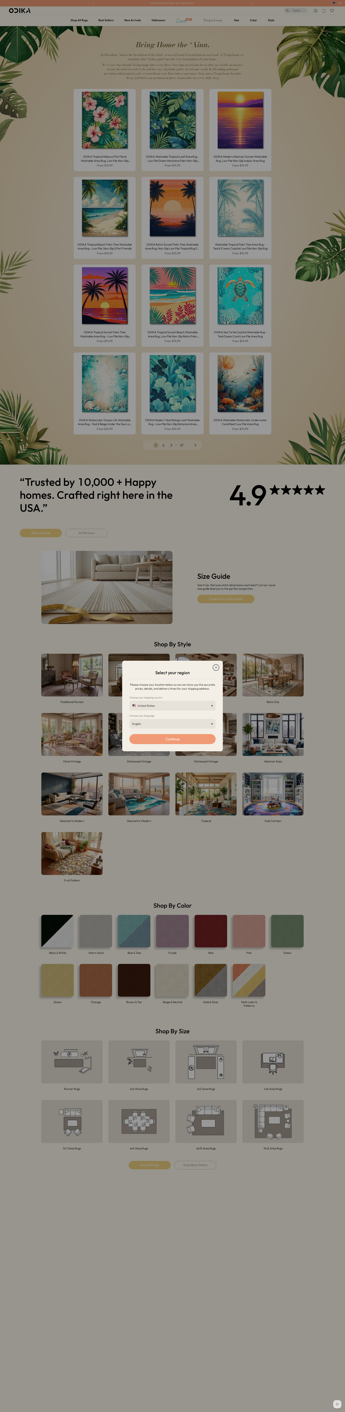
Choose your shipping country (146, 697)
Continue (172, 739)
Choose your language (142, 715)
